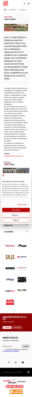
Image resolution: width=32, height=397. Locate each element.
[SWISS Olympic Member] (16, 381)
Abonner (25, 346)
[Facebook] (9, 362)
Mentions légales (6, 372)
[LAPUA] (22, 257)
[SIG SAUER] (22, 245)
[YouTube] (22, 362)
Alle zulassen (16, 210)
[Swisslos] (16, 386)
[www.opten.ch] (28, 372)
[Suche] (24, 3)
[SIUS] (10, 257)
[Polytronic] (22, 268)
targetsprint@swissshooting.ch (13, 156)
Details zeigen (22, 204)
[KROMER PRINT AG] (22, 291)
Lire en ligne (17, 327)
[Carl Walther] (10, 279)
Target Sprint (22, 9)
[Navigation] (29, 3)
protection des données (11, 351)
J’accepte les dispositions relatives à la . (15, 350)
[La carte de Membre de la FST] (22, 279)
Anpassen (15, 215)
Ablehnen (16, 220)
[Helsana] (10, 245)
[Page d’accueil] (6, 3)
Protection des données (17, 372)
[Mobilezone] (10, 291)
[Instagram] (15, 362)
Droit (11, 372)
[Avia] (10, 302)
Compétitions (13, 9)
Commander (7, 327)
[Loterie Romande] (16, 391)
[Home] (5, 9)
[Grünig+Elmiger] (10, 268)
